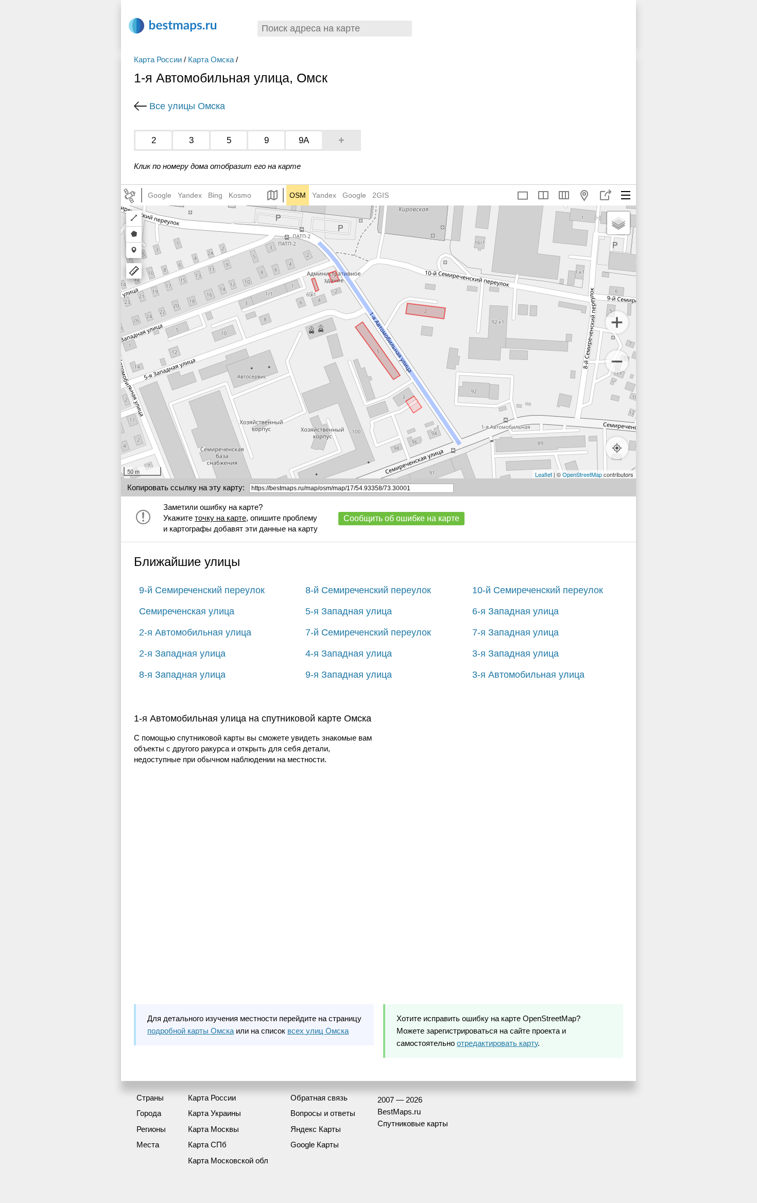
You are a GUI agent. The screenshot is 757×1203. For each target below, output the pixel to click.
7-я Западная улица (515, 632)
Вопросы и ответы (322, 1113)
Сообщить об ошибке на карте (401, 518)
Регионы (151, 1129)
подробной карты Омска (190, 1030)
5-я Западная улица (348, 611)
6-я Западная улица (515, 611)
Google (159, 195)
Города (148, 1113)
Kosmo (240, 195)
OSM (297, 195)
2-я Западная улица (182, 653)
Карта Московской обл (228, 1160)
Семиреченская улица (186, 611)
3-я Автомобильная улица (528, 674)
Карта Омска (211, 59)
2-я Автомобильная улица (195, 632)
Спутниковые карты (412, 1123)
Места (147, 1144)
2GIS (380, 195)
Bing (215, 195)
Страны (150, 1097)
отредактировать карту (497, 1043)
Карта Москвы (213, 1129)
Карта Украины (214, 1113)
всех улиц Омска (318, 1030)
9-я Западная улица (348, 674)
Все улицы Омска (187, 106)
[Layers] (618, 223)
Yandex (190, 195)
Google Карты (314, 1144)
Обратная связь (319, 1097)
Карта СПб (207, 1144)
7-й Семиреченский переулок (368, 632)
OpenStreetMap (582, 474)
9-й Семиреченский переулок (202, 590)
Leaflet (543, 474)
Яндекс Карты (315, 1129)
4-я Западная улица (348, 653)
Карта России (158, 59)
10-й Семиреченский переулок (537, 590)
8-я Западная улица (182, 674)
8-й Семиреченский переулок (368, 590)
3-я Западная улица (515, 653)
